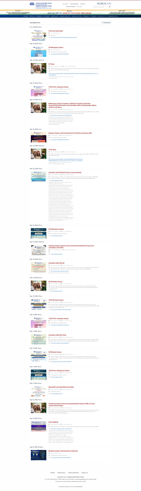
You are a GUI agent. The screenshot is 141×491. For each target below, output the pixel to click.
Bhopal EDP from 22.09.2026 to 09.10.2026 (61, 387)
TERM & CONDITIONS (73, 472)
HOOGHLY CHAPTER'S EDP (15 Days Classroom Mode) (65, 172)
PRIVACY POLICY (61, 472)
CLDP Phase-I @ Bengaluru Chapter (59, 370)
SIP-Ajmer (51, 64)
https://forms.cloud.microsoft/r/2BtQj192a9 (61, 309)
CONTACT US (84, 472)
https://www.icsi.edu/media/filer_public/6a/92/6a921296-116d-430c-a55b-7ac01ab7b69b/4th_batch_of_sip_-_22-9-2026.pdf (74, 74)
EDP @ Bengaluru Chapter (56, 229)
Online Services (65, 16)
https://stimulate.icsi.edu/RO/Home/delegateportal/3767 (64, 37)
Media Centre (77, 16)
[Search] (109, 7)
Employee (55, 16)
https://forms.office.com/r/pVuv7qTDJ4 (60, 271)
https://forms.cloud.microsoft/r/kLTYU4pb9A (61, 361)
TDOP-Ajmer (52, 149)
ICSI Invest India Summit (56, 31)
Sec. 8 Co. (79, 6)
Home (26, 16)
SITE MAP (52, 472)
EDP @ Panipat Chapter (55, 281)
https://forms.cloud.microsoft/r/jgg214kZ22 (61, 457)
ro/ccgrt (65, 4)
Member (39, 16)
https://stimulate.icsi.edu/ (56, 180)
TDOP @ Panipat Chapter (56, 300)
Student (47, 16)
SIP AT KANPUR (53, 422)
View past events (107, 22)
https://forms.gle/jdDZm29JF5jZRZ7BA (60, 54)
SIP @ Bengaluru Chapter (56, 47)
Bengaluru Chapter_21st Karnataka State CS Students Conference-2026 (70, 133)
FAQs (102, 3)
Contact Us (103, 16)
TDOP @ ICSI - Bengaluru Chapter (59, 87)
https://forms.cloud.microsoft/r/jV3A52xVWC (61, 115)
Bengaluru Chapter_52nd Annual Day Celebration (63, 451)
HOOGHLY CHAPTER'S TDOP (57, 335)
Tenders (94, 16)
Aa (105, 3)
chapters (82, 4)
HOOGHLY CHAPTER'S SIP (56, 263)
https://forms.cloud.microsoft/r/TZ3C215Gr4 (61, 428)
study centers (74, 4)
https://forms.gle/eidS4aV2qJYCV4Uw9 (60, 93)
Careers (86, 16)
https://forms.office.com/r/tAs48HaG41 (60, 343)
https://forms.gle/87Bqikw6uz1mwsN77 (60, 139)
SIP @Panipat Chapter (55, 352)
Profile (32, 16)
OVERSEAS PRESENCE (70, 6)
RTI (98, 3)
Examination (113, 16)
